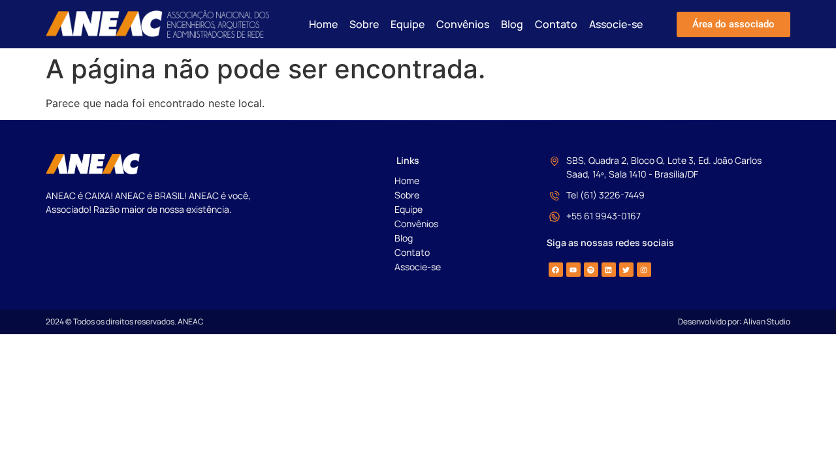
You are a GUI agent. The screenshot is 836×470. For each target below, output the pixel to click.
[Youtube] (573, 269)
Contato (556, 24)
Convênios (462, 24)
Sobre (364, 24)
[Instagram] (644, 269)
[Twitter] (626, 269)
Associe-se (616, 24)
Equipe (408, 24)
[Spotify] (591, 269)
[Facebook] (556, 269)
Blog (512, 24)
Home (323, 24)
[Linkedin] (609, 269)
